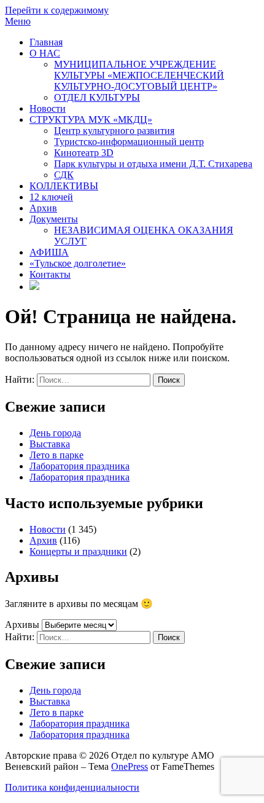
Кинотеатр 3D (84, 152)
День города (55, 433)
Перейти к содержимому (57, 10)
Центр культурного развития (114, 130)
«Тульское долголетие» (77, 263)
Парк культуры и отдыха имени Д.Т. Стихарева (153, 164)
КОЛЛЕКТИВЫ (63, 186)
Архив (43, 208)
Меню (18, 21)
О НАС (44, 53)
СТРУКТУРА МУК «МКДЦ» (90, 119)
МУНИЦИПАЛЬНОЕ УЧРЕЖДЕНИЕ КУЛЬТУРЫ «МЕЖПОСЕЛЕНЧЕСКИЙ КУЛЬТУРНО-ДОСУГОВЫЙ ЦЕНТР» (139, 75)
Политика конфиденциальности (72, 787)
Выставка (49, 444)
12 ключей (51, 197)
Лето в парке (56, 455)
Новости (47, 108)
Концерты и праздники (78, 551)
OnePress (129, 766)
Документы (53, 219)
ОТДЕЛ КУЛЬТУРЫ (97, 97)
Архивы (22, 624)
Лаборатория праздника (79, 466)
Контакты (50, 274)
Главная (46, 42)
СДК (64, 175)
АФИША (49, 252)
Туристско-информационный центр (129, 141)
